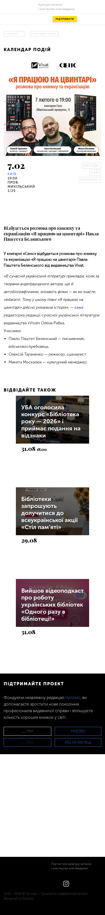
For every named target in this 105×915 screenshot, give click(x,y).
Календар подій (44, 34)
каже (79, 307)
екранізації (89, 179)
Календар (91, 165)
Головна (12, 34)
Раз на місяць (78, 742)
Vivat (95, 172)
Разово (78, 731)
